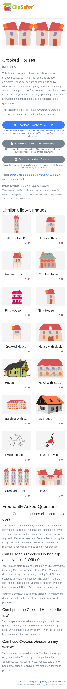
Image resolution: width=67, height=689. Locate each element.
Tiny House (46, 310)
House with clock (50, 346)
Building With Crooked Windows (27, 418)
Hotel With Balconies (52, 382)
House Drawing (49, 454)
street (5, 179)
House (9, 382)
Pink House (13, 310)
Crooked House (15, 346)
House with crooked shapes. (24, 274)
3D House (45, 418)
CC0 (23, 185)
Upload (29, 681)
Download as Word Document (34, 159)
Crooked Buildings (17, 491)
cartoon (14, 175)
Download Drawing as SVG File (34, 125)
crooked (23, 175)
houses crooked (18, 179)
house (56, 175)
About (22, 681)
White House (14, 454)
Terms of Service (57, 681)
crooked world (37, 175)
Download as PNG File (34, 143)
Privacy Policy (41, 681)
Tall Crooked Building (19, 238)
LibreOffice (53, 587)
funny (49, 175)
